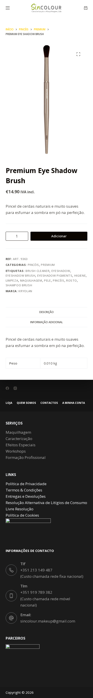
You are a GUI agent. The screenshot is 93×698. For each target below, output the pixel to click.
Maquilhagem (31, 280)
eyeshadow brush (20, 275)
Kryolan (25, 291)
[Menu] (8, 8)
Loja (9, 403)
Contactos (49, 403)
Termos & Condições (24, 490)
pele (47, 280)
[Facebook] (7, 388)
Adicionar (59, 236)
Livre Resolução (19, 508)
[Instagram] (15, 388)
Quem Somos (26, 403)
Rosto (71, 280)
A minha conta (73, 403)
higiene (80, 275)
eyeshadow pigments (54, 275)
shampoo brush (19, 285)
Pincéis (33, 265)
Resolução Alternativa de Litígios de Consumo (46, 502)
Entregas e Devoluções (26, 496)
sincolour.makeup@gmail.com (47, 621)
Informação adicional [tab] (46, 322)
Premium (48, 265)
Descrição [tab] (46, 312)
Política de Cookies (22, 515)
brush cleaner (37, 271)
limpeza (12, 280)
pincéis (58, 280)
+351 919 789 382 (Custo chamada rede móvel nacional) (45, 598)
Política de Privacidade (26, 483)
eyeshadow (60, 271)
